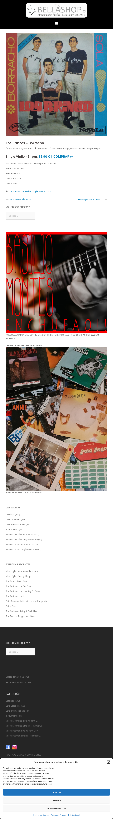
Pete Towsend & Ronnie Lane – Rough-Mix (26, 601)
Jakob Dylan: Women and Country (22, 571)
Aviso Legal (75, 815)
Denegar (57, 800)
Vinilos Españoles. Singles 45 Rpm (85, 148)
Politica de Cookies (41, 815)
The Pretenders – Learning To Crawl (23, 591)
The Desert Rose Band (17, 581)
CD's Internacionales (15, 524)
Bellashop (42, 148)
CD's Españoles (13, 519)
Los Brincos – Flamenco (19, 199)
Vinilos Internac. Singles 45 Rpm (21, 549)
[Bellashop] (56, 11)
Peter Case (11, 606)
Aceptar (56, 792)
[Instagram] (14, 747)
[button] (108, 762)
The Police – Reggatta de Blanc (21, 616)
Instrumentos (12, 529)
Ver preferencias (56, 808)
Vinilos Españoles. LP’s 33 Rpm (20, 534)
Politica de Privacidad (60, 815)
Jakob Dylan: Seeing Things (18, 576)
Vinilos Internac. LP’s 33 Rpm (19, 544)
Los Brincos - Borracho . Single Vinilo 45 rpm (30, 191)
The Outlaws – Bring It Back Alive (21, 611)
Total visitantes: (15, 682)
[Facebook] (8, 747)
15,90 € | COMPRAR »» (56, 156)
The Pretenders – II (15, 596)
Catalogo (65, 148)
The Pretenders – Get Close (19, 586)
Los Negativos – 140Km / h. (91, 199)
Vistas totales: (14, 676)
